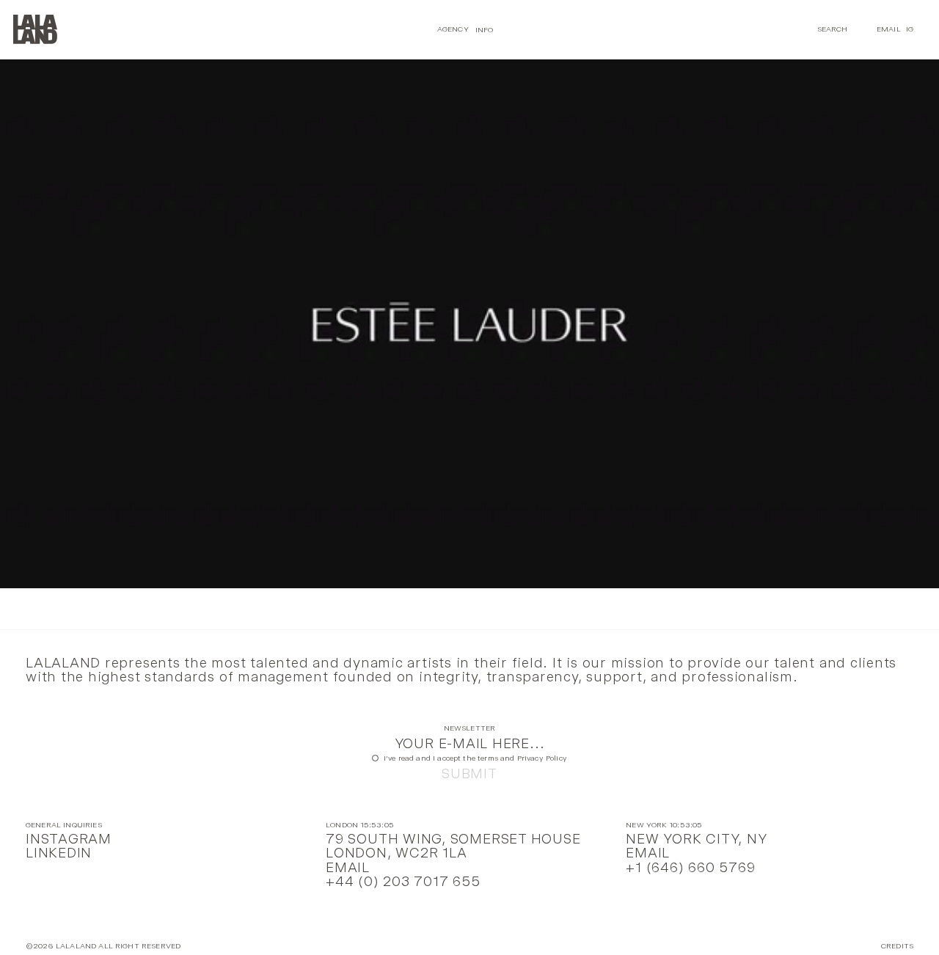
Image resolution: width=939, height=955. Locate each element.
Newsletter (470, 729)
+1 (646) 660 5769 (690, 867)
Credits (897, 947)
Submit (469, 773)
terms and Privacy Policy (522, 758)
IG (909, 29)
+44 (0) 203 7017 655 (403, 881)
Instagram (69, 838)
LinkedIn (59, 852)
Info (484, 29)
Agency (453, 29)
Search (832, 29)
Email (889, 29)
